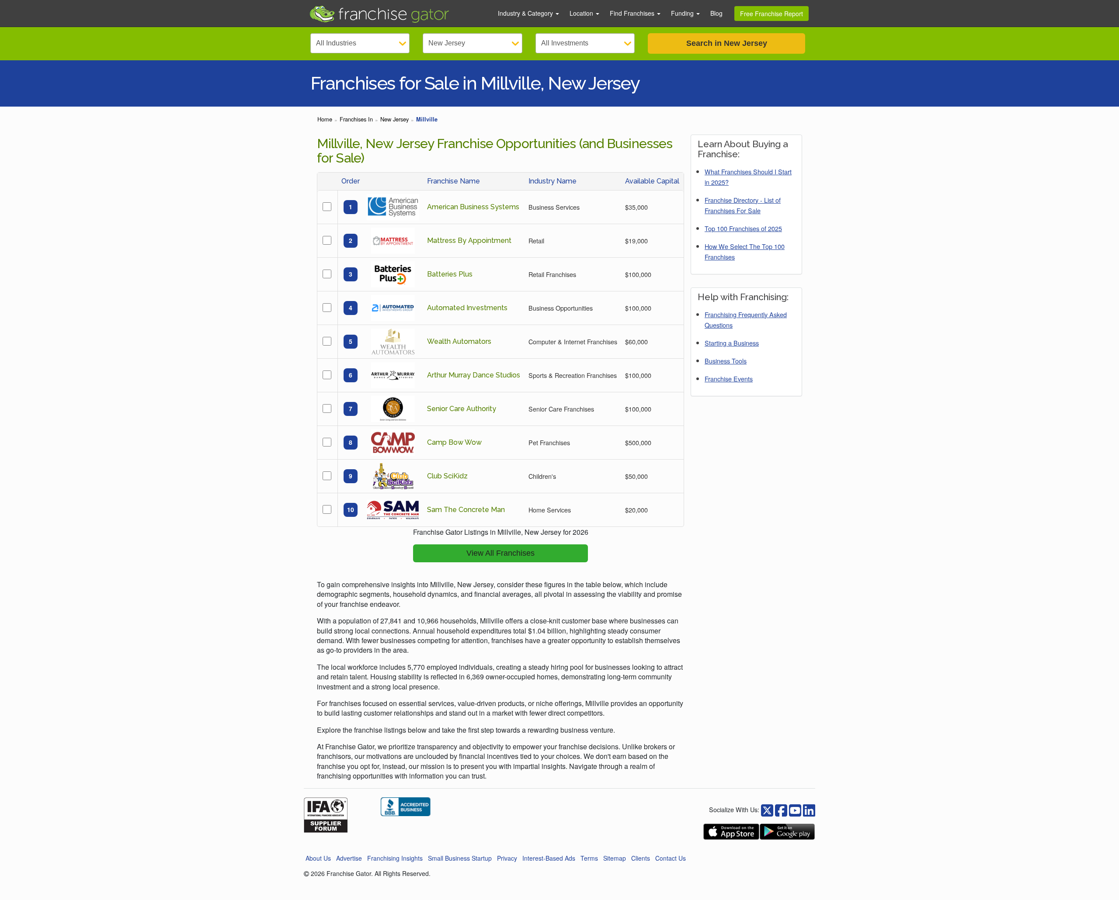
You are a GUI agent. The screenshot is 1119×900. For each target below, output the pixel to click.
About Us (318, 858)
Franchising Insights (395, 858)
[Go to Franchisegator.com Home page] (398, 13)
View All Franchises (500, 553)
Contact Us (670, 858)
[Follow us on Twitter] (781, 809)
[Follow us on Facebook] (767, 809)
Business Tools (726, 360)
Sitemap (614, 858)
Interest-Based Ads (548, 858)
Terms (589, 858)
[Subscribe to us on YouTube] (795, 809)
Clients (640, 858)
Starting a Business (732, 342)
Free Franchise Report (771, 13)
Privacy (507, 858)
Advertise (349, 858)
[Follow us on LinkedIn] (809, 809)
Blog (716, 13)
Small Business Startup (460, 858)
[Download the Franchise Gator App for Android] (787, 832)
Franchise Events (729, 378)
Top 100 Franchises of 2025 (743, 228)
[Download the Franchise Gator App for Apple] (731, 832)
